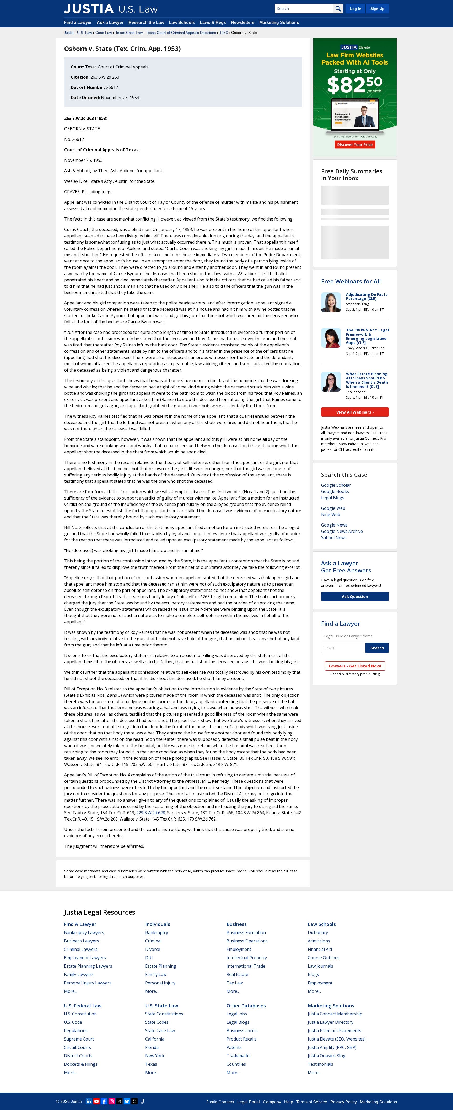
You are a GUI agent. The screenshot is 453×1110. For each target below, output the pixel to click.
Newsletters (242, 22)
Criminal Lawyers (81, 949)
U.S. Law (84, 32)
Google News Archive (342, 531)
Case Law (103, 32)
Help (288, 1102)
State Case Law (160, 1030)
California (154, 1039)
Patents (234, 1047)
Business (236, 924)
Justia (69, 32)
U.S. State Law (161, 1005)
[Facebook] (104, 1101)
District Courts (78, 1056)
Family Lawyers (79, 974)
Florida (152, 1047)
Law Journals (320, 966)
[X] (134, 1101)
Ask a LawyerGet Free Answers (346, 566)
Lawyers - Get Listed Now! (355, 665)
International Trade (245, 966)
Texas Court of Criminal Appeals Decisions (181, 32)
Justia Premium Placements (334, 1030)
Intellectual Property (246, 958)
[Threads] (119, 1101)
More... (70, 991)
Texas (151, 1064)
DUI (149, 958)
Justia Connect (220, 1102)
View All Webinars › (355, 412)
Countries (236, 1064)
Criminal (153, 941)
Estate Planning (160, 966)
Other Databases (246, 1005)
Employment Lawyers (85, 958)
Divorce (152, 949)
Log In (356, 9)
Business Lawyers (81, 941)
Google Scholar (336, 485)
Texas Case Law (129, 32)
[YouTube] (96, 1101)
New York (154, 1056)
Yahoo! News (334, 537)
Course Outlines (323, 958)
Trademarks (238, 1056)
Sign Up (377, 9)
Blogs (313, 974)
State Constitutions (164, 1014)
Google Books (335, 491)
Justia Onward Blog (327, 1056)
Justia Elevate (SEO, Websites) (337, 1039)
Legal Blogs (332, 498)
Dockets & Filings (81, 1064)
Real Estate (237, 974)
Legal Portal (248, 1102)
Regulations (76, 1030)
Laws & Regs (213, 22)
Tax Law (234, 983)
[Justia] (89, 8)
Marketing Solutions (279, 22)
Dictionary (318, 932)
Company (272, 1102)
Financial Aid (320, 949)
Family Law (155, 974)
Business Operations (247, 941)
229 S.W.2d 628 (150, 813)
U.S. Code (73, 1022)
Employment (238, 949)
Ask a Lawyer (111, 22)
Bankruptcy (156, 932)
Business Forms (242, 1030)
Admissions (319, 941)
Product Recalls (241, 1039)
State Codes (157, 1022)
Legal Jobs (236, 1014)
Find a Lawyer (78, 22)
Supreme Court (79, 1039)
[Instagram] (112, 1101)
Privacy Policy (343, 1102)
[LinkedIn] (89, 1101)
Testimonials (320, 1064)
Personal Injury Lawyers (87, 983)
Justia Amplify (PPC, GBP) (332, 1047)
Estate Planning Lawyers (88, 966)
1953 (223, 32)
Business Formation (246, 932)
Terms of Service (311, 1102)
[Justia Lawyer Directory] (142, 1101)
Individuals (157, 924)
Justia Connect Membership (335, 1014)
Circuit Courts (77, 1047)
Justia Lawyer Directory (330, 1022)
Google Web (333, 508)
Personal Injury (160, 983)
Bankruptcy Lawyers (84, 932)
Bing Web (330, 514)
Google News (334, 525)
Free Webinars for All (351, 281)
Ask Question (355, 596)
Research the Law (146, 22)
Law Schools (182, 22)
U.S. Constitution (80, 1014)
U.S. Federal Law (83, 1005)
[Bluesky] (127, 1101)
